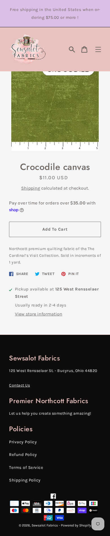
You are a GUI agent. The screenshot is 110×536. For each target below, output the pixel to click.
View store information (38, 314)
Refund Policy (23, 454)
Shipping (30, 188)
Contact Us (19, 385)
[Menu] (98, 49)
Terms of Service (26, 467)
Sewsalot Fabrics (45, 525)
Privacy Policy (23, 441)
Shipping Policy (25, 480)
